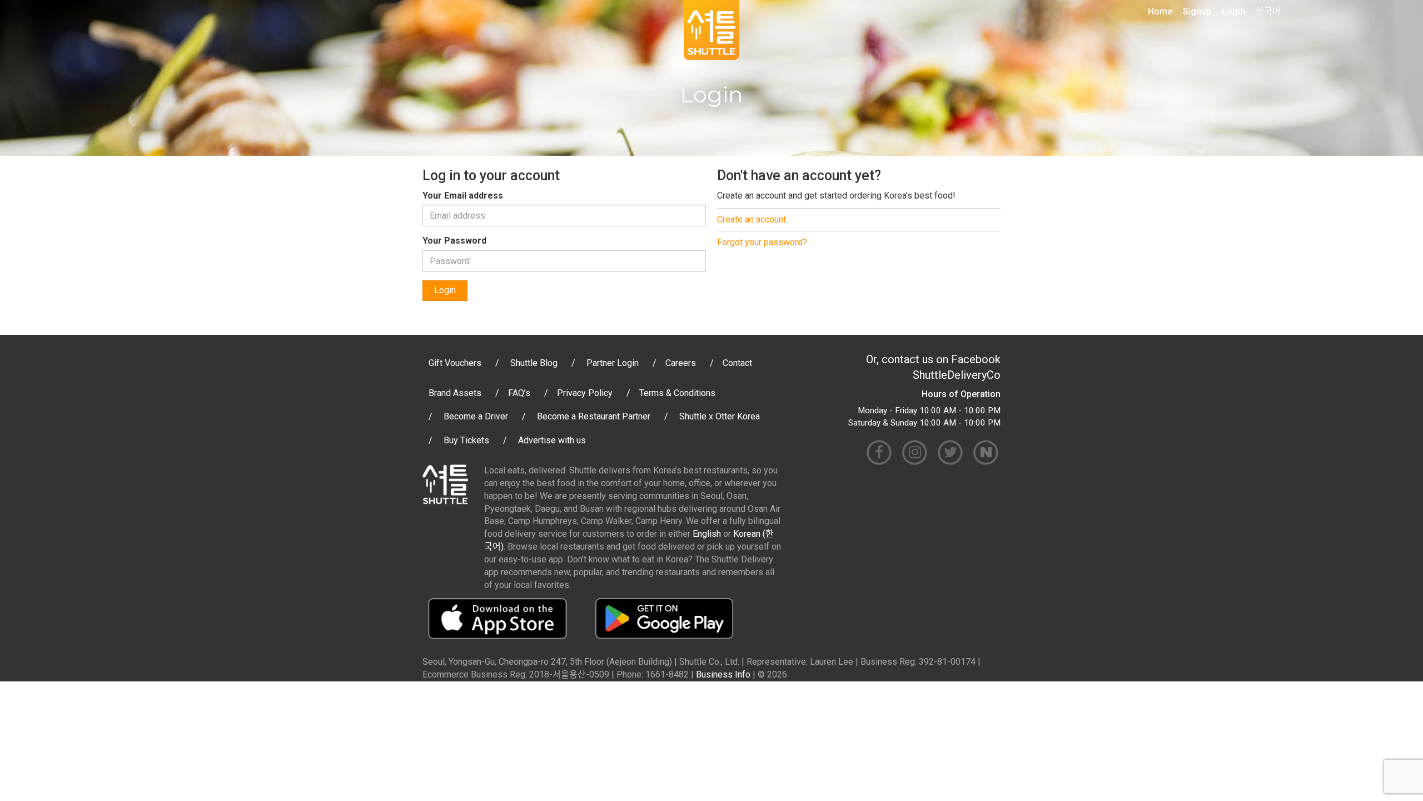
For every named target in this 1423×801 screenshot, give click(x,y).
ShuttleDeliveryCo (957, 375)
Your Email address (462, 195)
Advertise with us (552, 440)
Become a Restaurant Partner (593, 416)
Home (1160, 11)
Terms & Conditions (677, 393)
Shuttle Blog (534, 363)
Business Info (723, 674)
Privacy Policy (585, 393)
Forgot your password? (762, 242)
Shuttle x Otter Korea (719, 416)
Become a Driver (476, 416)
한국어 (1268, 11)
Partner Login (612, 363)
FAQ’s (519, 393)
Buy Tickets (466, 440)
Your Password (454, 240)
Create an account (751, 219)
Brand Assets (455, 393)
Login (1233, 11)
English (707, 533)
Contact (737, 363)
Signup (1197, 11)
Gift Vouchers (455, 363)
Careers (680, 363)
